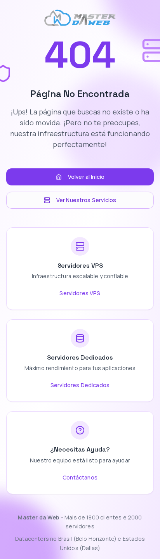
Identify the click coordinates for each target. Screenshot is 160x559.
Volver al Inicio (86, 176)
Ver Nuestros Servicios (86, 200)
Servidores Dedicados (80, 385)
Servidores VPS (79, 293)
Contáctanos (80, 477)
